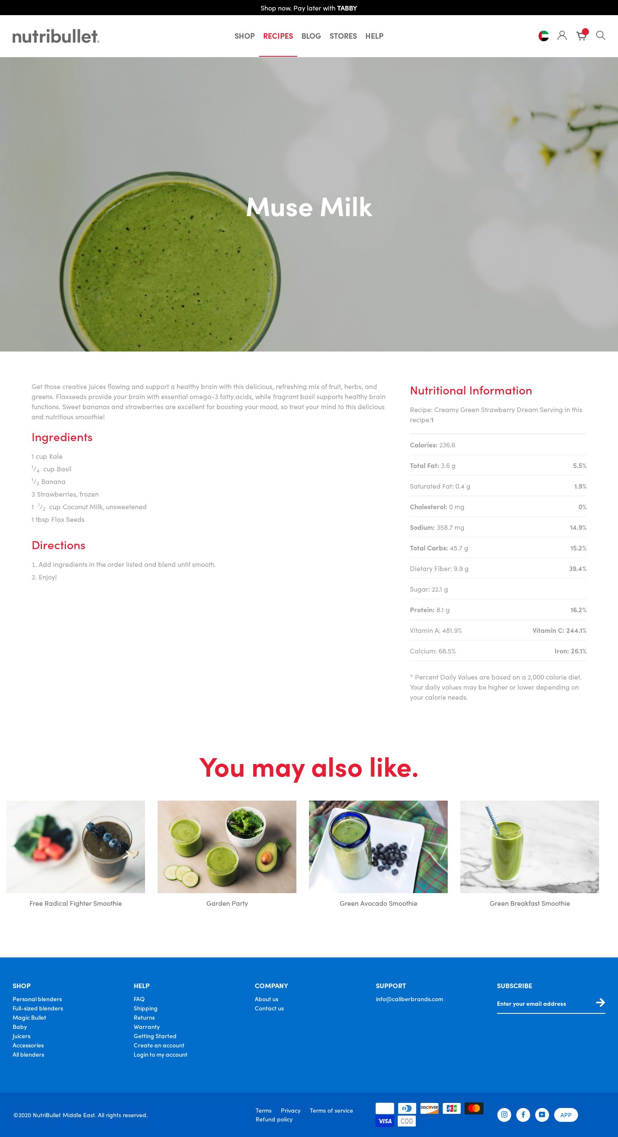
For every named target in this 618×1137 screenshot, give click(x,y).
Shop (245, 35)
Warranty (147, 1026)
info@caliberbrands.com (409, 998)
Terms (264, 1110)
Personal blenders (37, 998)
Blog (311, 35)
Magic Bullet (29, 1017)
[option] (75, 856)
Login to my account (161, 1054)
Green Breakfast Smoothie (530, 902)
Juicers (21, 1035)
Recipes (278, 35)
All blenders (28, 1054)
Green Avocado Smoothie (378, 902)
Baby (20, 1026)
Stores (343, 35)
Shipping (146, 1008)
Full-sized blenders (38, 1008)
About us (266, 998)
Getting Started (155, 1035)
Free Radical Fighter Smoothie (75, 902)
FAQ (139, 998)
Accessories (28, 1045)
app (566, 1115)
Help (374, 35)
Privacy (291, 1110)
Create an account (159, 1045)
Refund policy (274, 1119)
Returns (144, 1017)
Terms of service (331, 1110)
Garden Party (227, 902)
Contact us (269, 1008)
